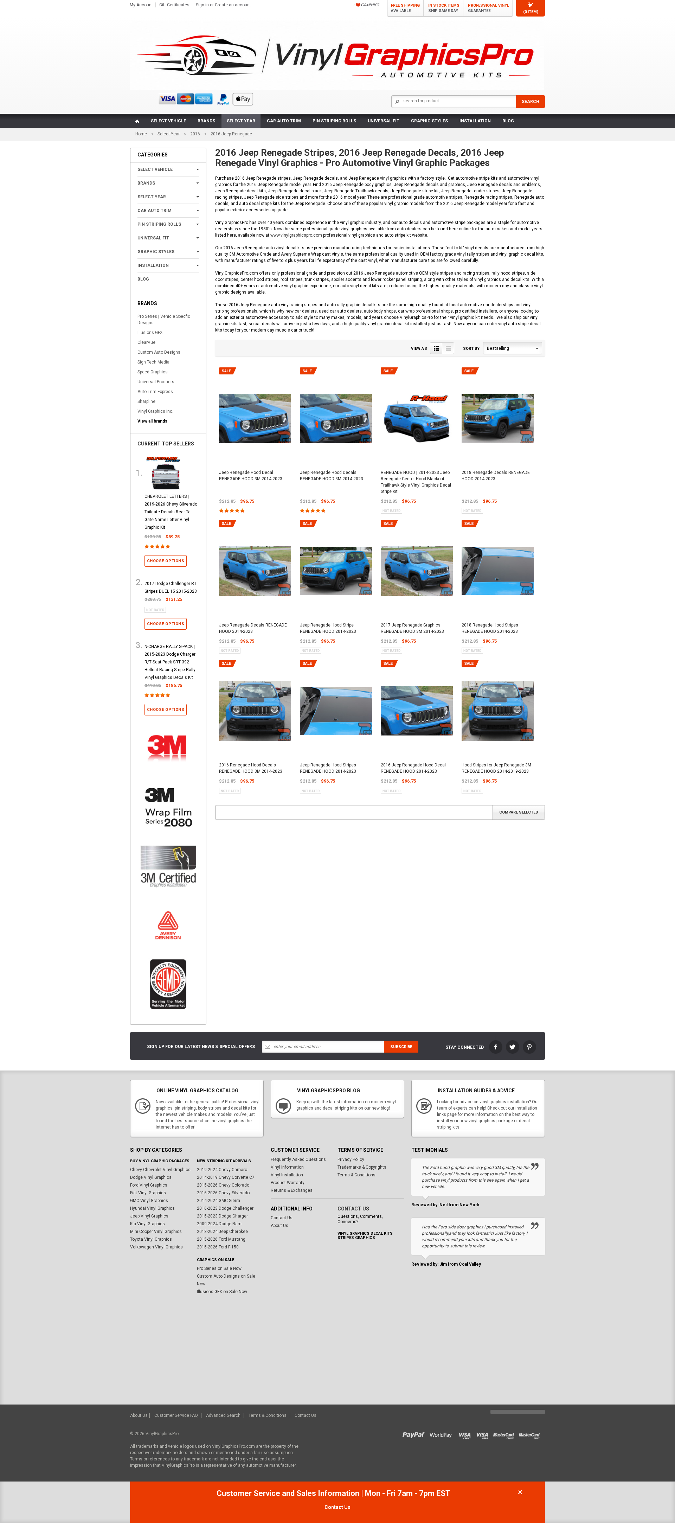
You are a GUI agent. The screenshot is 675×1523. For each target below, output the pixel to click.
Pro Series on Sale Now (219, 1268)
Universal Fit (383, 120)
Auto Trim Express (155, 391)
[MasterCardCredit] (506, 1433)
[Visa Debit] (484, 1433)
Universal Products (155, 381)
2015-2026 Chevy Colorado (223, 1185)
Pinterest (529, 1047)
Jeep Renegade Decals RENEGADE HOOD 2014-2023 (253, 628)
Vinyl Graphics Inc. (155, 411)
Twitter (512, 1047)
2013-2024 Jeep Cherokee (222, 1231)
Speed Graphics (152, 371)
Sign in (202, 4)
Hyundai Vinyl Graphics (152, 1208)
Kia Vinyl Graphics (147, 1223)
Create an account (233, 4)
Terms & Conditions (356, 1174)
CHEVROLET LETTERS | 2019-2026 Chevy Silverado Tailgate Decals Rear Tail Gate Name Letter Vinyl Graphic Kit (170, 512)
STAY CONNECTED (464, 1047)
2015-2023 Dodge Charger (222, 1216)
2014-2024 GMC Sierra (218, 1200)
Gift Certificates (174, 4)
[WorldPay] (441, 1433)
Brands (206, 120)
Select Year (241, 120)
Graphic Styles (429, 120)
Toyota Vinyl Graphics (151, 1239)
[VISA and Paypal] (415, 1433)
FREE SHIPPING (405, 8)
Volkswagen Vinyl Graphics (156, 1247)
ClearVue (146, 342)
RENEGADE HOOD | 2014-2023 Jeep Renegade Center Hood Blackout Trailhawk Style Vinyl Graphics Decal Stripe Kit (416, 482)
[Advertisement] (337, 1352)
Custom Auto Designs (158, 352)
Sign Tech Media (153, 362)
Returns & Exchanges (292, 1190)
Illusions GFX (150, 332)
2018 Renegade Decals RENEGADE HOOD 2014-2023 (496, 475)
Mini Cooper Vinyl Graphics (156, 1231)
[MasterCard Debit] (531, 1433)
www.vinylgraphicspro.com (296, 235)
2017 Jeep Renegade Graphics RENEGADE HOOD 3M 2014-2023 (412, 628)
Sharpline (146, 401)
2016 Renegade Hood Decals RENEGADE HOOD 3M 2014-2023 (250, 768)
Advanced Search (223, 1415)
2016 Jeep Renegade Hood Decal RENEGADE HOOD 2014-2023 (413, 768)
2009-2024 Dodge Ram (219, 1223)
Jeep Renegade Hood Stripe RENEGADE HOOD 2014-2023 (328, 628)
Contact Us (281, 1217)
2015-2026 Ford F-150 (218, 1247)
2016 (195, 133)
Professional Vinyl (488, 8)
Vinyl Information (287, 1167)
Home (141, 133)
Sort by (471, 348)
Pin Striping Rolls (334, 120)
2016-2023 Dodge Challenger (225, 1208)
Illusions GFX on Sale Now (222, 1291)
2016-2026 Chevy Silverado (223, 1192)
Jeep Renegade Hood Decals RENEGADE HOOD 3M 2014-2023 (331, 475)
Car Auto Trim (284, 120)
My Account (141, 4)
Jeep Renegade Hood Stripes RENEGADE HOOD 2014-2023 (328, 768)
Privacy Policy (351, 1159)
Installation (475, 120)
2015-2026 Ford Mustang (221, 1239)
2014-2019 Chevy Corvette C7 (226, 1177)
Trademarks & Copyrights (362, 1167)
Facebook (495, 1047)
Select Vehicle (168, 120)
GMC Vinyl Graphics (149, 1200)
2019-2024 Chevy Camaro (222, 1169)
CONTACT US (353, 1209)
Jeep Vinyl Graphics (149, 1216)
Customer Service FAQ (176, 1415)
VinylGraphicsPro (162, 1433)
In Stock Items (443, 8)
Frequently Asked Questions (298, 1159)
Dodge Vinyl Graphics (151, 1177)
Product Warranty (287, 1182)
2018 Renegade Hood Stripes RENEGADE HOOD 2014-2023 (490, 628)
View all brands (152, 421)
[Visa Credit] (465, 1433)
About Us (279, 1225)
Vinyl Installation (287, 1174)
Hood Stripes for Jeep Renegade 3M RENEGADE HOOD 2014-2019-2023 (496, 768)
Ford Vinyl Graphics (148, 1185)
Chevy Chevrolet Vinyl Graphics (160, 1169)
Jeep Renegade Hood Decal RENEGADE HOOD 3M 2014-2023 (250, 475)
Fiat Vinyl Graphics (148, 1192)
